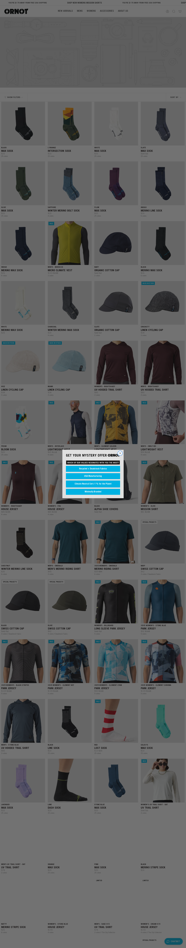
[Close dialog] (120, 453)
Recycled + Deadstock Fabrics (93, 469)
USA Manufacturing (93, 476)
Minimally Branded (93, 492)
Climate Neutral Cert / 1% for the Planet (93, 484)
